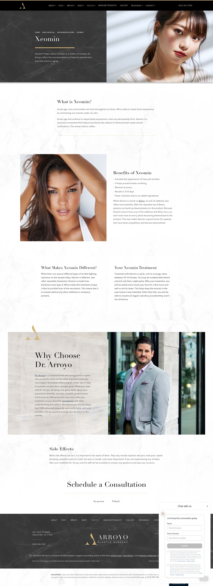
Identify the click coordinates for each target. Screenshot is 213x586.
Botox (142, 201)
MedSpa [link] (90, 6)
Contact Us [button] (179, 584)
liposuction (128, 555)
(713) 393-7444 (153, 577)
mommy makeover (148, 555)
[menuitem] (51, 5)
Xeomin (80, 32)
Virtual (115, 501)
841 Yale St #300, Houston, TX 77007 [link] (43, 533)
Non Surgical (48, 32)
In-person (99, 501)
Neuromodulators (65, 32)
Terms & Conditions (155, 561)
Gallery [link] (124, 5)
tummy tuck (116, 555)
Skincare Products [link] (107, 5)
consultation (68, 401)
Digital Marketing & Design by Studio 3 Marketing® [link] (82, 561)
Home (37, 32)
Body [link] (80, 6)
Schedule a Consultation (106, 485)
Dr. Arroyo (40, 375)
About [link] (51, 6)
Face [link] (61, 6)
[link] (185, 6)
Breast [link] (70, 6)
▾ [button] (55, 5)
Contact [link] (150, 6)
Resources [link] (136, 6)
